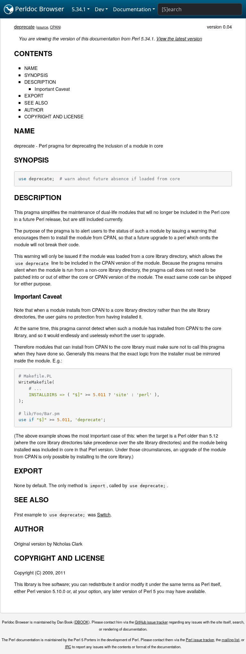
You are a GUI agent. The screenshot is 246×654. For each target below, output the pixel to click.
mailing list (230, 639)
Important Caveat (52, 88)
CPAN (55, 27)
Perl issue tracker (200, 639)
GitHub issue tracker (151, 621)
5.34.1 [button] (79, 9)
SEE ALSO (36, 102)
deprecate (24, 26)
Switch (104, 514)
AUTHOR (33, 109)
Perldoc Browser (38, 8)
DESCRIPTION (40, 81)
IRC (68, 646)
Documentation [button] (132, 9)
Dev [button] (99, 9)
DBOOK (81, 621)
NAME (31, 67)
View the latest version (179, 38)
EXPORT (34, 95)
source (42, 27)
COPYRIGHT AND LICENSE (54, 116)
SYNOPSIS (36, 75)
